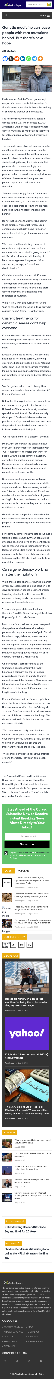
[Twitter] (13, 945)
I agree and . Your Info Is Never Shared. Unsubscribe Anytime (29, 855)
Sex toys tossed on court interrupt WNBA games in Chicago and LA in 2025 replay (33, 1195)
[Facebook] (5, 58)
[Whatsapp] (28, 58)
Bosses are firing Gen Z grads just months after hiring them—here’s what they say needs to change (26, 1002)
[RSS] (30, 945)
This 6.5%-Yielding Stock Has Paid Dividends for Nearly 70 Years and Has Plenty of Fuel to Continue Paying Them (27, 1110)
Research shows (10, 550)
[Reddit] (17, 58)
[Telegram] (34, 58)
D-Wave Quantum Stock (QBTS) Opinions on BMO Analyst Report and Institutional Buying (32, 880)
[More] (40, 58)
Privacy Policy (42, 853)
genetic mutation (11, 131)
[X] (11, 58)
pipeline (10, 628)
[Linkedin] (22, 58)
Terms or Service (24, 853)
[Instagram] (21, 945)
